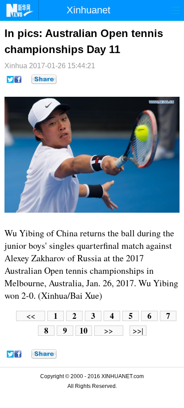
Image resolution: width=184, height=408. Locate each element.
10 (83, 331)
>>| (138, 331)
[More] (44, 79)
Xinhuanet (88, 10)
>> (108, 331)
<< (30, 316)
